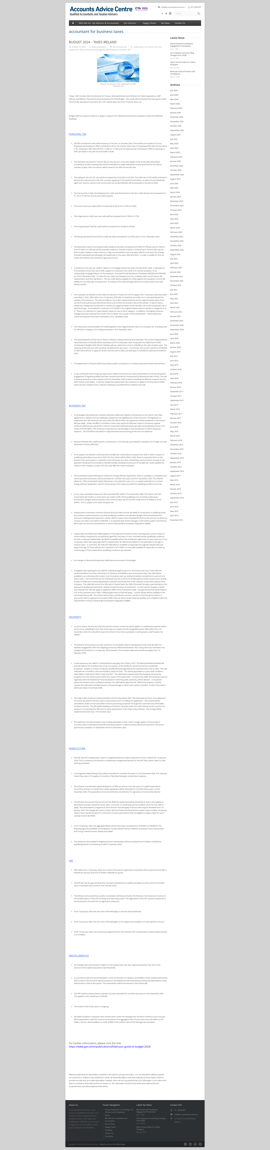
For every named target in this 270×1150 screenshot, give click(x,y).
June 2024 (174, 183)
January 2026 (175, 112)
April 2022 (174, 263)
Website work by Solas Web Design (112, 1144)
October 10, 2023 (79, 47)
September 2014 (177, 471)
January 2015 (175, 462)
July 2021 (173, 289)
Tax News (165, 23)
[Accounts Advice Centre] (108, 16)
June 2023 (174, 214)
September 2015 (177, 458)
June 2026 (174, 95)
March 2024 (175, 192)
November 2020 (177, 325)
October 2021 (175, 285)
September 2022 (177, 250)
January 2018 (175, 387)
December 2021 (176, 276)
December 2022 (176, 236)
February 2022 (176, 267)
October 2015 (175, 453)
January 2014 (175, 489)
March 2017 (175, 409)
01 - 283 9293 (179, 1110)
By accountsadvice (99, 47)
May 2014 (174, 480)
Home (107, 1115)
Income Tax (152, 47)
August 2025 (175, 134)
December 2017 (176, 391)
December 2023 (176, 201)
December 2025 (176, 117)
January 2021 (175, 316)
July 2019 (173, 356)
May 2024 (174, 188)
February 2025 (176, 157)
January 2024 (175, 196)
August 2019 (175, 351)
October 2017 (175, 396)
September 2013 (177, 497)
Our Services (130, 23)
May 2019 (174, 365)
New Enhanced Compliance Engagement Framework (181, 44)
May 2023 (174, 219)
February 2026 (176, 108)
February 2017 (176, 413)
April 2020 (174, 338)
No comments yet (120, 47)
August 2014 (175, 475)
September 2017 (177, 400)
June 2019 (174, 360)
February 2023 (176, 232)
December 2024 (176, 165)
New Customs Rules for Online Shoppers (182, 63)
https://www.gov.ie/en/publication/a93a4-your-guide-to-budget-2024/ (110, 1046)
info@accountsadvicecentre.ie (173, 7)
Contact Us (180, 23)
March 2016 (175, 436)
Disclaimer (109, 1136)
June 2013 (174, 506)
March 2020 (175, 343)
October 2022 (175, 245)
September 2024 (177, 174)
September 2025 (177, 130)
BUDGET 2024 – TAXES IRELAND (93, 42)
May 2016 (174, 431)
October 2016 (175, 422)
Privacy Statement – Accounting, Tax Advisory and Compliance (119, 1110)
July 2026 (173, 90)
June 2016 (174, 427)
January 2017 (175, 418)
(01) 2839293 (196, 7)
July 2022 (173, 258)
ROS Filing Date (112, 49)
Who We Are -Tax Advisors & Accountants (99, 23)
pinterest (200, 1144)
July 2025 (173, 139)
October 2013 (175, 493)
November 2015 (177, 449)
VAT (129, 49)
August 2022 (175, 254)
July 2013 (173, 502)
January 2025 (175, 161)
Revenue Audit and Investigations (93, 49)
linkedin (170, 13)
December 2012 (176, 520)
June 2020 (174, 334)
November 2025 (177, 121)
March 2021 (175, 307)
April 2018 (174, 378)
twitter (166, 13)
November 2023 (177, 205)
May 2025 (174, 143)
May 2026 (174, 99)
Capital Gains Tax (140, 47)
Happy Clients (149, 23)
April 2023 (174, 223)
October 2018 (175, 369)
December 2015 (176, 444)
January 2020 (175, 347)
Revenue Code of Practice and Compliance (182, 72)
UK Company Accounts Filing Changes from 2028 (182, 54)
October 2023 (175, 210)
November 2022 (177, 241)
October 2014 (175, 467)
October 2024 (175, 170)
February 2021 (176, 312)
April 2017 (174, 405)
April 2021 (174, 303)
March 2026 (175, 103)
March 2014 (175, 484)
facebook (162, 13)
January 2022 (175, 272)
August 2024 (175, 179)
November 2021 (177, 281)
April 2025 (174, 148)
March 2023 (175, 227)
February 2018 (176, 382)
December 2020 (176, 320)
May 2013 (174, 511)
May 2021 (174, 298)
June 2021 (174, 294)
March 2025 (175, 152)
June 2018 (174, 374)
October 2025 (175, 126)
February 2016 (176, 440)
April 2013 (174, 515)
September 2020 (177, 329)
